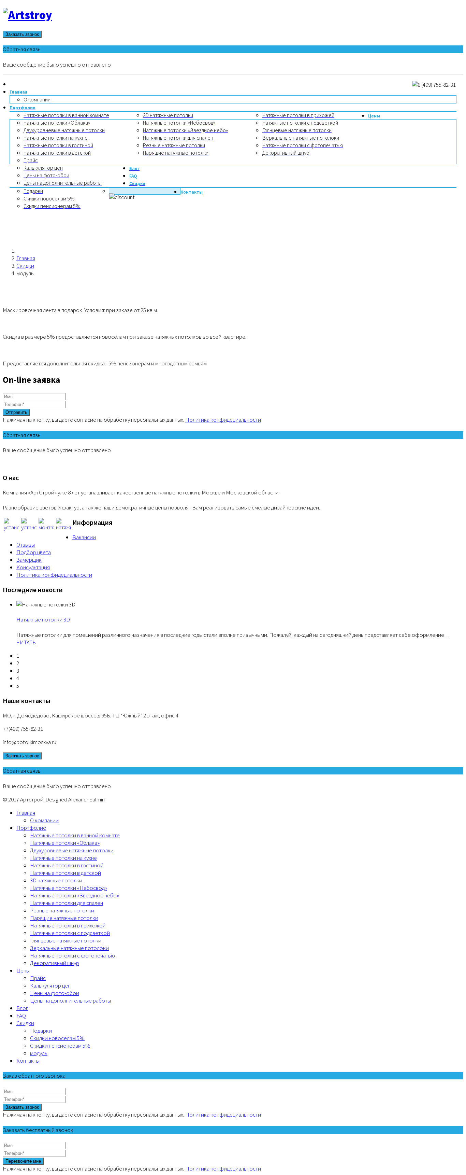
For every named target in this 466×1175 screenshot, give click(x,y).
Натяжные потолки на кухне (63, 858)
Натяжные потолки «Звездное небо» (74, 895)
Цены (23, 970)
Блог (22, 1008)
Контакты (28, 1060)
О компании (44, 820)
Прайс (38, 978)
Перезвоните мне (23, 1161)
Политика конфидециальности (223, 419)
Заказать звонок (22, 34)
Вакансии (84, 537)
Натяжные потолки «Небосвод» (68, 888)
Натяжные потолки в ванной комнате (75, 835)
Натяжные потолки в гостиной (66, 865)
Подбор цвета (33, 552)
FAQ (21, 1015)
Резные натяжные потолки (62, 910)
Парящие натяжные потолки (64, 918)
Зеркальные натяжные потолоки (69, 948)
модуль (38, 1053)
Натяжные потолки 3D (43, 619)
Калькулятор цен (50, 985)
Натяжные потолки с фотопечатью (72, 955)
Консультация (33, 567)
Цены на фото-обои (54, 993)
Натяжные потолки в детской (65, 873)
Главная (25, 258)
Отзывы (25, 544)
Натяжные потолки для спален (66, 903)
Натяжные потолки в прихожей (67, 925)
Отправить (16, 412)
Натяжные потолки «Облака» (65, 843)
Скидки (25, 265)
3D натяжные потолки (56, 880)
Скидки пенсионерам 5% (60, 1045)
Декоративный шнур (54, 963)
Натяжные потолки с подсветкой (70, 933)
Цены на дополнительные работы (70, 1000)
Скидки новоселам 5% (57, 1038)
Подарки (41, 1030)
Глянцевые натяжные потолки (65, 940)
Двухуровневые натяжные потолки (72, 850)
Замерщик (29, 559)
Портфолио (31, 827)
